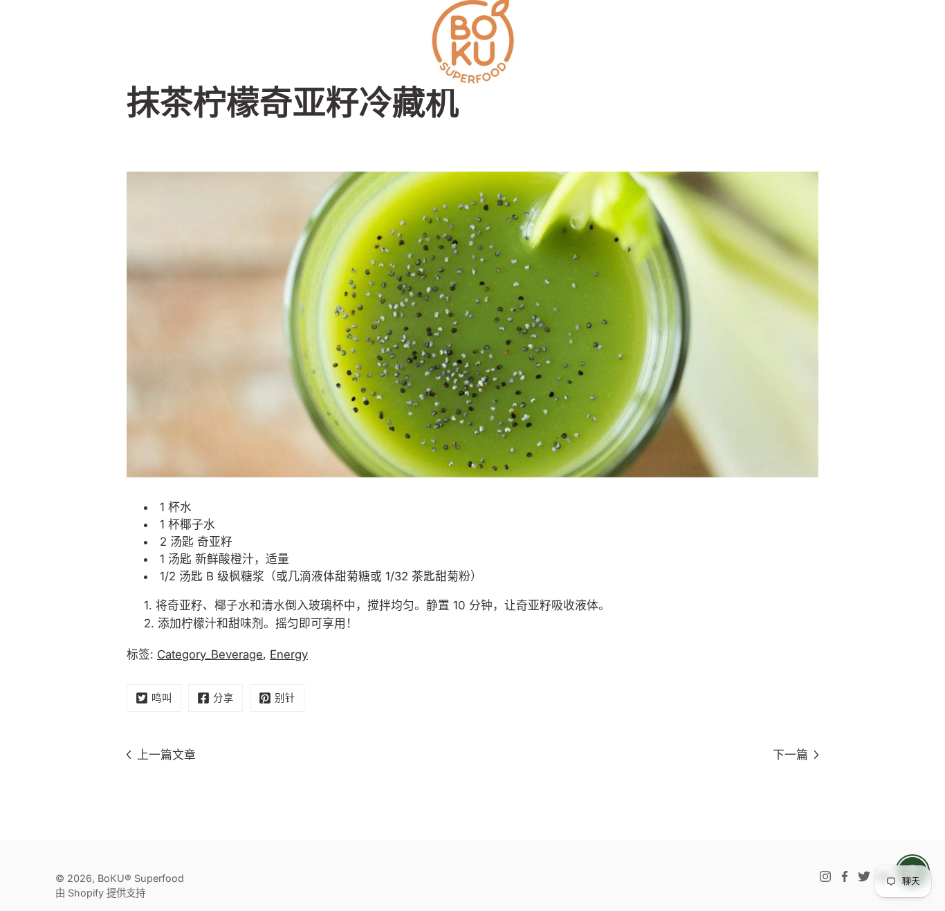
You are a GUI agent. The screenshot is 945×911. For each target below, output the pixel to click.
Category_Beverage (210, 654)
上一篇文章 (166, 755)
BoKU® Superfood (141, 878)
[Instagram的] (825, 876)
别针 (285, 697)
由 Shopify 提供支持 (100, 893)
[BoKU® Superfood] (472, 41)
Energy (289, 654)
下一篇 (790, 755)
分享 (223, 697)
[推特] (864, 876)
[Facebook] (844, 876)
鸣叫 (162, 697)
